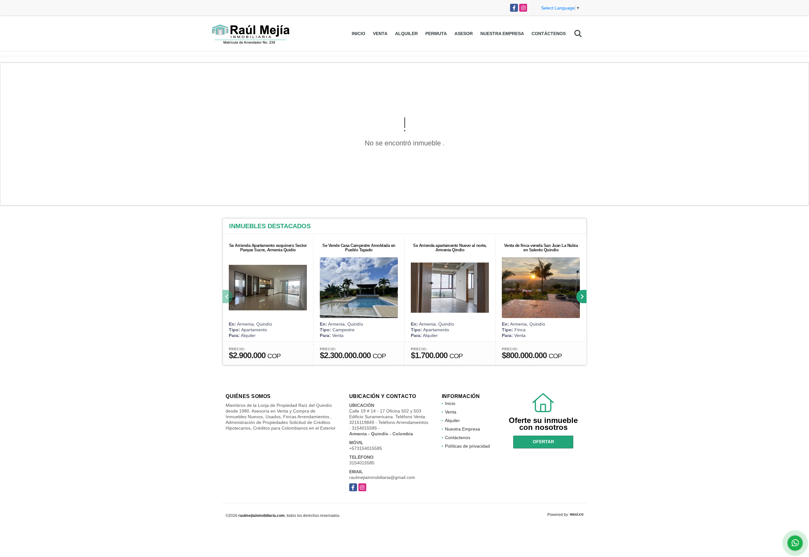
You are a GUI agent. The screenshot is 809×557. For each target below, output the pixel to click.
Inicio (358, 33)
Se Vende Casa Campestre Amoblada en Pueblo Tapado (358, 247)
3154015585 (361, 462)
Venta (380, 33)
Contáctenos (549, 33)
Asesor (463, 33)
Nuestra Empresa (502, 33)
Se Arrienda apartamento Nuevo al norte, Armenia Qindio (450, 247)
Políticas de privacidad (467, 446)
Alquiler (406, 33)
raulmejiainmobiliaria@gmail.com (382, 477)
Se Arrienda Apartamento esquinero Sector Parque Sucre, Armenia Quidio (268, 247)
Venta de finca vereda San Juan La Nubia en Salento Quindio (541, 247)
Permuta (436, 33)
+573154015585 (365, 448)
